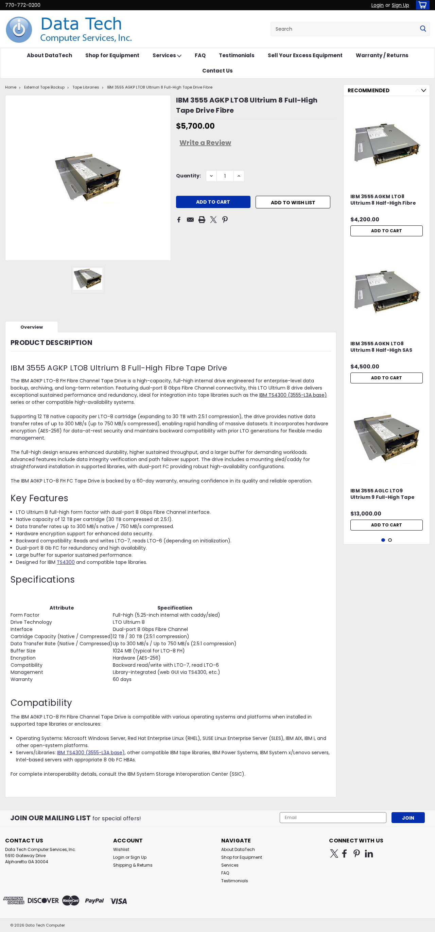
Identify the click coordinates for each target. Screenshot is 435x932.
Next (423, 90)
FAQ (200, 55)
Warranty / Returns (382, 55)
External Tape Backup (44, 87)
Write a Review (205, 142)
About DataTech (49, 55)
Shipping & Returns (133, 865)
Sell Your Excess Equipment (305, 55)
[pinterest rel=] (356, 853)
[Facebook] (178, 219)
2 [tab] (390, 540)
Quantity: (188, 175)
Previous (417, 90)
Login (377, 5)
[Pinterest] (225, 219)
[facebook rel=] (344, 853)
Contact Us (217, 70)
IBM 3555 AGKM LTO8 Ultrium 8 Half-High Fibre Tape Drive (383, 200)
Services (165, 55)
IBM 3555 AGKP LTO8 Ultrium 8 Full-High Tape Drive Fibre (159, 87)
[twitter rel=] (334, 853)
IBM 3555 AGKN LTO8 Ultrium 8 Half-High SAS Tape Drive (381, 347)
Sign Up (400, 5)
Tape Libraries (85, 87)
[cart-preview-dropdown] (421, 5)
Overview (31, 327)
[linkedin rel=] (369, 853)
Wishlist (121, 849)
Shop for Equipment (112, 55)
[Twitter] (213, 219)
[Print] (201, 219)
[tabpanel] (386, 170)
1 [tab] (383, 540)
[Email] (190, 219)
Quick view (386, 178)
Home (10, 87)
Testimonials (237, 55)
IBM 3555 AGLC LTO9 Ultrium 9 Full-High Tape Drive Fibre (382, 494)
